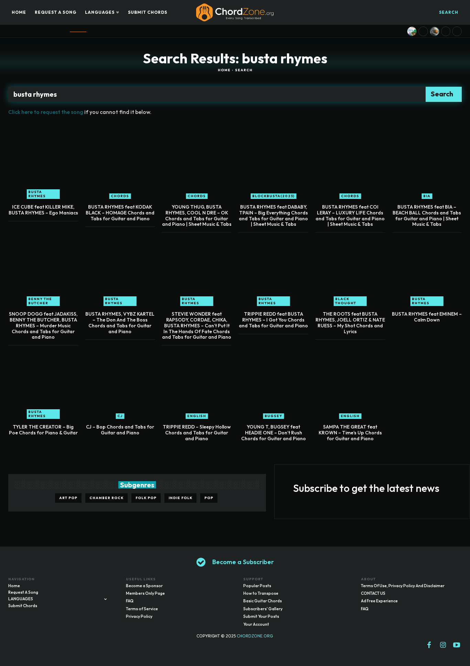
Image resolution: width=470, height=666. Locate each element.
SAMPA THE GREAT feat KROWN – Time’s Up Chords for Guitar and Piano (350, 433)
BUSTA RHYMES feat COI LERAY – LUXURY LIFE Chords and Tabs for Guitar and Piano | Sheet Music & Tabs (350, 215)
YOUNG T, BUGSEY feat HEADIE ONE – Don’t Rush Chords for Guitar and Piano (273, 433)
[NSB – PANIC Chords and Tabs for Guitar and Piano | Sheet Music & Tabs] (434, 31)
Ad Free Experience (379, 600)
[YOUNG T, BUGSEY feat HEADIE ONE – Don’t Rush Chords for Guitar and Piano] (273, 384)
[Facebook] (429, 645)
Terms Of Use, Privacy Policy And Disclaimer (403, 585)
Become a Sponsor (144, 585)
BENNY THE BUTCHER (40, 301)
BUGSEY (273, 416)
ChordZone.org (255, 635)
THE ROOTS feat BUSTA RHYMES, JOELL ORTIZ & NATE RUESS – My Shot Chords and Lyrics (350, 322)
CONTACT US (373, 593)
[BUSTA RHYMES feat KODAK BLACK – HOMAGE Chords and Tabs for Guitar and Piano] (120, 164)
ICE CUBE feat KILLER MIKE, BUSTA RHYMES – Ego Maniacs (43, 210)
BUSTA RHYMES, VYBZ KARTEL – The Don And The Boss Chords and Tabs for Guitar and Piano (119, 322)
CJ (119, 416)
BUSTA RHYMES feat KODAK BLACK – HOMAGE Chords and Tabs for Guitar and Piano (120, 213)
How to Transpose (260, 593)
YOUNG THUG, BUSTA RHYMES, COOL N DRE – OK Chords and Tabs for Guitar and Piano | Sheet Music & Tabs (197, 215)
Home (224, 70)
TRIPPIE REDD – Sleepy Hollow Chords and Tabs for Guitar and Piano (197, 433)
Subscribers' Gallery (262, 608)
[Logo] (235, 12)
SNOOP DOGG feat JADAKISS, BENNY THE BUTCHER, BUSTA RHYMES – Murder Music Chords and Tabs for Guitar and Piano (43, 325)
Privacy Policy (139, 616)
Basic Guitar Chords (262, 600)
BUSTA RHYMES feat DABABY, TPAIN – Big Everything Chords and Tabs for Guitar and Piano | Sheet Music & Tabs (273, 215)
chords (120, 196)
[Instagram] (443, 645)
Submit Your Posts (261, 616)
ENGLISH (196, 416)
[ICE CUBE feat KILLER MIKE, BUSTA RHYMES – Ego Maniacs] (43, 164)
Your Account (256, 624)
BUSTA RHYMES (37, 194)
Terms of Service (142, 608)
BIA (426, 196)
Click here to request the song (45, 111)
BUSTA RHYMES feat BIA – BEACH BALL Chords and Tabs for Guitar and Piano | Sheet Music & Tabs (427, 215)
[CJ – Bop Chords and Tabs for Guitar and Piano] (120, 384)
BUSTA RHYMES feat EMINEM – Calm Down (427, 317)
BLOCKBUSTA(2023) (273, 196)
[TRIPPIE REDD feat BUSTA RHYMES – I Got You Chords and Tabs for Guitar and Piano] (273, 271)
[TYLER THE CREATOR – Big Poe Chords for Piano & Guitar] (43, 384)
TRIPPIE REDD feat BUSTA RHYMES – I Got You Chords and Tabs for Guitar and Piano (273, 320)
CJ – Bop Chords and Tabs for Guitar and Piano (120, 430)
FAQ (129, 600)
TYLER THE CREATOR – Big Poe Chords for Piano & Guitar (43, 430)
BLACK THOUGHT (345, 301)
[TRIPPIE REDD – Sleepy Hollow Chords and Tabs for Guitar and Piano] (197, 384)
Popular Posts (257, 585)
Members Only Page (145, 593)
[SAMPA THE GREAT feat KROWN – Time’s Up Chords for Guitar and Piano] (350, 384)
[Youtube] (456, 645)
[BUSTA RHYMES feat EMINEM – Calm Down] (427, 271)
